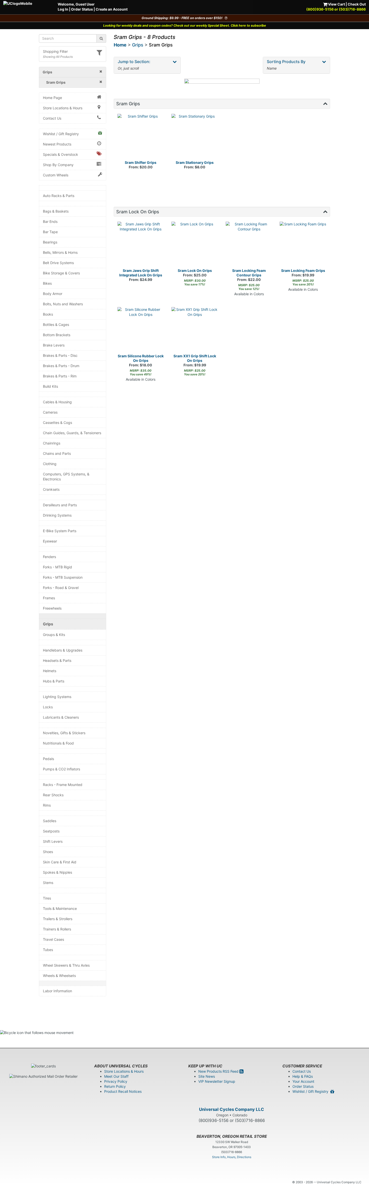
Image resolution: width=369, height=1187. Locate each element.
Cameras (50, 412)
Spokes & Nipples (57, 872)
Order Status (82, 9)
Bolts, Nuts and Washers (63, 304)
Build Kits (50, 386)
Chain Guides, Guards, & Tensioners (72, 433)
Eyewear (50, 541)
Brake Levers (54, 345)
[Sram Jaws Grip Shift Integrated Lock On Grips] (140, 245)
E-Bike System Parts (59, 531)
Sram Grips (161, 44)
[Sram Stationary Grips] (194, 137)
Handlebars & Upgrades (62, 650)
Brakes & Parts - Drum (61, 366)
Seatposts (51, 831)
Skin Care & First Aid (59, 862)
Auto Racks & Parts (58, 195)
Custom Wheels (55, 175)
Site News (206, 1076)
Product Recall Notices (123, 1091)
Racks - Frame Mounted (62, 784)
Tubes (48, 950)
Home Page (52, 97)
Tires (47, 898)
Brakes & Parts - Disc (60, 355)
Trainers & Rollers (57, 929)
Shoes (48, 852)
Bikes (47, 283)
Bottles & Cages (56, 324)
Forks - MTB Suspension (63, 577)
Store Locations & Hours (62, 108)
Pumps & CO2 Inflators (61, 769)
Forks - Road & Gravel (61, 587)
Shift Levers (53, 841)
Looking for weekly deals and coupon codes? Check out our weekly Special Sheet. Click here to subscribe (184, 25)
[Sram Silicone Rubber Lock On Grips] (140, 330)
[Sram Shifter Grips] (140, 137)
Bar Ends (50, 221)
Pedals (48, 759)
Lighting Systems (57, 697)
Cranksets (51, 489)
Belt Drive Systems (58, 263)
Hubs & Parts (53, 681)
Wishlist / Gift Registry (61, 134)
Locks (48, 707)
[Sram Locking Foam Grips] (303, 245)
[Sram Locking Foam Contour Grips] (249, 245)
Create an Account (112, 9)
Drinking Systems (57, 515)
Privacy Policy (115, 1081)
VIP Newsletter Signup (216, 1081)
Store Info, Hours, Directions (231, 1157)
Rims (47, 805)
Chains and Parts (57, 453)
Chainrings (51, 443)
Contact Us (52, 118)
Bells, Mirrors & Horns (60, 252)
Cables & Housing (57, 402)
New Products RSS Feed (218, 1071)
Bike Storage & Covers (61, 273)
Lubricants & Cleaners (61, 717)
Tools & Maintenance (60, 908)
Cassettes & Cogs (57, 422)
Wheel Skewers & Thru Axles (66, 965)
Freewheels (52, 608)
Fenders (49, 557)
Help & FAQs (302, 1076)
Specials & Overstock (60, 154)
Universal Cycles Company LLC (231, 1109)
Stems (48, 882)
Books (48, 314)
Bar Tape (50, 232)
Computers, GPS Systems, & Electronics (66, 476)
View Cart (336, 4)
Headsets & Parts (57, 660)
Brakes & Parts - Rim (60, 376)
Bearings (50, 242)
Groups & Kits (54, 634)
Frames (49, 598)
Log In (63, 9)
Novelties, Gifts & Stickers (64, 733)
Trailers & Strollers (57, 919)
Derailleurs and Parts (60, 505)
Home (120, 44)
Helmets (49, 671)
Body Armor (52, 293)
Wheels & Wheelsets (59, 975)
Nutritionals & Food (58, 743)
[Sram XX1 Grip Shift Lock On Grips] (194, 330)
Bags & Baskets (56, 211)
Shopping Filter (55, 51)
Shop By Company (58, 165)
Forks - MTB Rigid (57, 567)
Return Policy (115, 1086)
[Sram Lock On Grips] (194, 245)
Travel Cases (53, 939)
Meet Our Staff (116, 1076)
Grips (48, 624)
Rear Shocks (53, 795)
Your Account (303, 1081)
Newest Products (57, 144)
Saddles (49, 821)
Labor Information (57, 991)
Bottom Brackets (56, 335)
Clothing (49, 464)
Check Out (357, 4)
